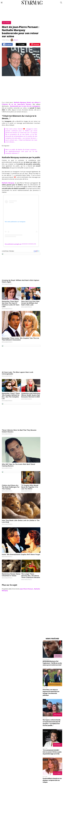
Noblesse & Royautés (55, 684)
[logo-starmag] (32, 3)
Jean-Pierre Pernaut (26, 589)
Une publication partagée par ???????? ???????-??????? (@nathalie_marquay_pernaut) (31, 244)
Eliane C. (16, 40)
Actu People (57, 714)
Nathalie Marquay (8, 183)
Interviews (58, 656)
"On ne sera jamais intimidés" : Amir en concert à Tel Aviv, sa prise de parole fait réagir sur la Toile (52, 752)
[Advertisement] (32, 16)
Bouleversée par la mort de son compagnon (25, 106)
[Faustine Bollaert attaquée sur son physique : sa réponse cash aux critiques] (52, 766)
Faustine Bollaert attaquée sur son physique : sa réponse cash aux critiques (52, 780)
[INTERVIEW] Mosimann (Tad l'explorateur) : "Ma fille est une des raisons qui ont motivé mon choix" (52, 663)
